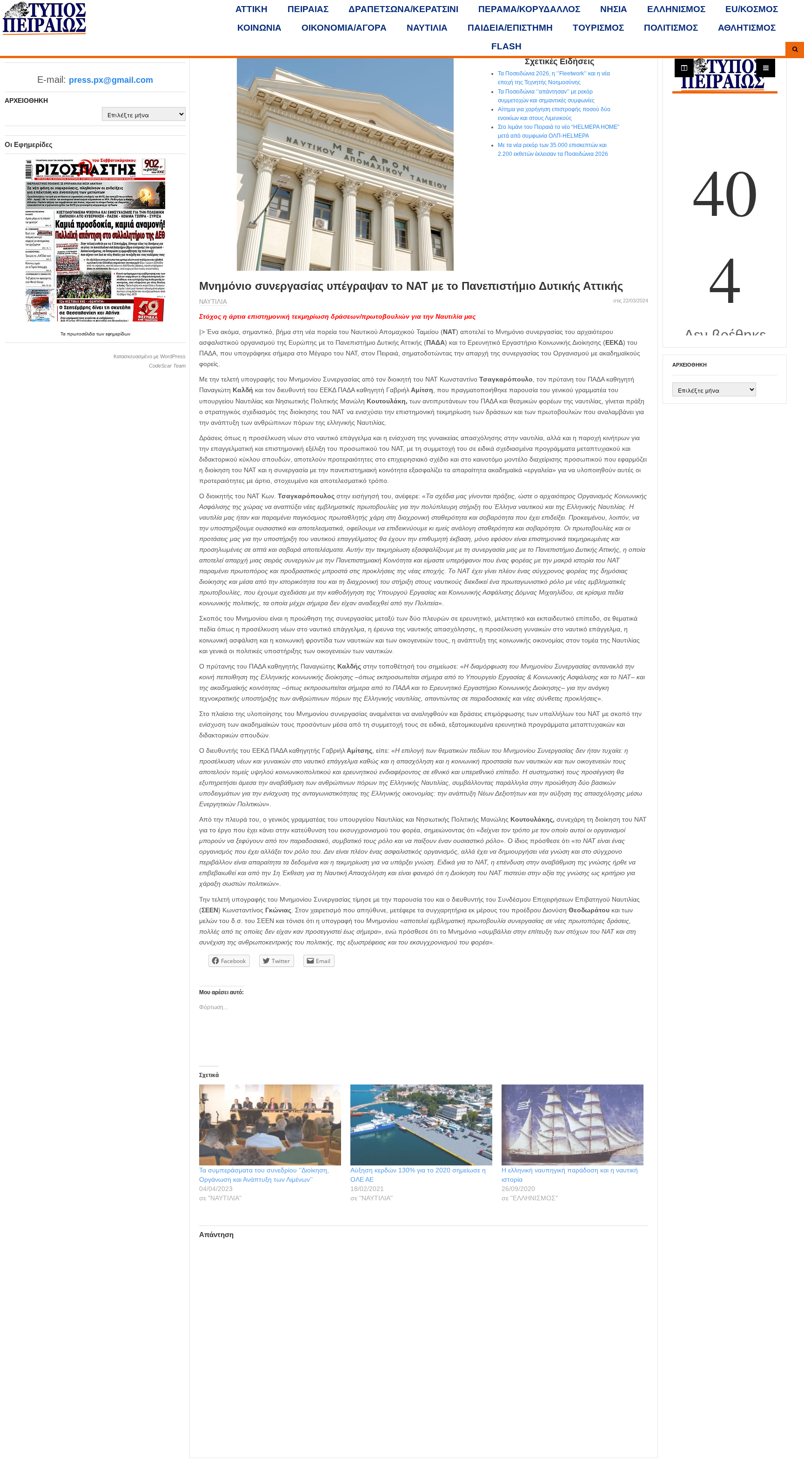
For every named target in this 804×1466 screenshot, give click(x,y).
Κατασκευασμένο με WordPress (150, 356)
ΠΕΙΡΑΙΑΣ (308, 9)
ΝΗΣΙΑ (613, 9)
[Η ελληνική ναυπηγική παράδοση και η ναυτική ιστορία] (572, 1124)
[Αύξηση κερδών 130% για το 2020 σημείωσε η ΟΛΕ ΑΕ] (421, 1124)
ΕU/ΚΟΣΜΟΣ (751, 9)
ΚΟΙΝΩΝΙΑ (259, 28)
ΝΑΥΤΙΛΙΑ (427, 28)
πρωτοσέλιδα (81, 333)
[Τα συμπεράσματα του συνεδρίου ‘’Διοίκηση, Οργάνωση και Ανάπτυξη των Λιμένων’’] (270, 1124)
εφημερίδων (118, 333)
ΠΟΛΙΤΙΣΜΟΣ (671, 28)
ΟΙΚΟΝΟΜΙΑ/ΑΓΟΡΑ (344, 28)
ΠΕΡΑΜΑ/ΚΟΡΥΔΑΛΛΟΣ (529, 9)
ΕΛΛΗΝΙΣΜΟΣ (676, 9)
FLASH (506, 46)
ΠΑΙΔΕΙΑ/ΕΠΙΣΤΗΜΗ (510, 28)
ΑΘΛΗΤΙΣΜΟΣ (747, 28)
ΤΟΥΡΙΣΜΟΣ (598, 28)
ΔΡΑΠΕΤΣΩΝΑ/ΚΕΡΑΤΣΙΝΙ (403, 9)
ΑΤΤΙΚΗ (251, 9)
